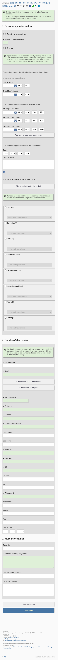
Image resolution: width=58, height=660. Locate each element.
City (6, 467)
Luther (10, 318)
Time (5, 150)
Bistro (10, 207)
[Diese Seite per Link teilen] (24, 6)
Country (6, 476)
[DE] (12, 3)
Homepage (7, 647)
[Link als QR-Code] (26, 6)
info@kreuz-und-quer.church (13, 639)
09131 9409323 (14, 637)
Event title (6, 545)
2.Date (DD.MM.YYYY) (11, 117)
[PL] (35, 3)
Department (7, 432)
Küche (10, 302)
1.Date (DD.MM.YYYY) (11, 109)
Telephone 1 (9, 493)
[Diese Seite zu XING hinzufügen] (35, 6)
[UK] (48, 3)
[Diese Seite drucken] (18, 6)
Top (4, 657)
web (4, 484)
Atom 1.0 (12, 6)
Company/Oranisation (12, 423)
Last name (8, 415)
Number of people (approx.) (14, 39)
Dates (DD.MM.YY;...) (10, 157)
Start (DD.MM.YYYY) (10, 82)
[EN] (16, 3)
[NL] (31, 3)
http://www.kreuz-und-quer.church (15, 640)
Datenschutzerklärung (45, 647)
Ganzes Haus (14, 270)
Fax (4, 519)
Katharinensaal (15, 286)
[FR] (20, 3)
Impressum (7, 648)
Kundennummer (9, 362)
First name (8, 406)
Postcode (8, 458)
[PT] (39, 3)
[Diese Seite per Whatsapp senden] (32, 6)
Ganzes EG (13, 255)
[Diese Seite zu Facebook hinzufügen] (29, 6)
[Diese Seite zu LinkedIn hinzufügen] (38, 6)
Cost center (7, 441)
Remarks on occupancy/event (15, 554)
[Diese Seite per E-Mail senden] (21, 6)
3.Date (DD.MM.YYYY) (11, 126)
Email (6, 371)
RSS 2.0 (5, 6)
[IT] (28, 3)
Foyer (10, 239)
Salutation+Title (10, 397)
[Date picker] (15, 86)
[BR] (43, 3)
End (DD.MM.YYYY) (10, 91)
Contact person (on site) (12, 573)
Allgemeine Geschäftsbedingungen (24, 647)
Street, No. (8, 450)
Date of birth (7, 528)
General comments (10, 581)
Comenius (12, 223)
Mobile (5, 510)
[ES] (24, 3)
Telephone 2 (7, 502)
